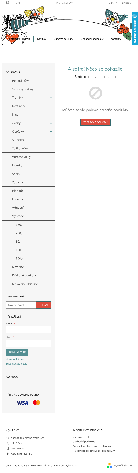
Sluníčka (18, 140)
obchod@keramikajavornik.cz (27, 437)
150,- (19, 224)
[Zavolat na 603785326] (11, 2)
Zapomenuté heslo (16, 363)
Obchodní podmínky (84, 441)
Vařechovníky (21, 157)
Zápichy (17, 182)
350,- (19, 258)
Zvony (16, 123)
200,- (19, 233)
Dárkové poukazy (24, 275)
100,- (19, 250)
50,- (18, 241)
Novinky (18, 267)
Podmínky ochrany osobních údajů (92, 446)
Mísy (15, 114)
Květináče (19, 106)
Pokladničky (20, 80)
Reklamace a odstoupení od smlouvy (94, 450)
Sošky (16, 174)
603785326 (17, 443)
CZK (111, 2)
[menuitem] (19, 39)
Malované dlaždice (25, 284)
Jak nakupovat (65, 2)
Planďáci (18, 191)
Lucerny (17, 199)
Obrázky (18, 131)
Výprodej (18, 216)
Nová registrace (15, 359)
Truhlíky (17, 97)
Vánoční (18, 207)
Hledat (43, 305)
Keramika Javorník (21, 453)
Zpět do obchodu (95, 122)
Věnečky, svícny (23, 89)
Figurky (17, 165)
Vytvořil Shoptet (123, 465)
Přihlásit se (17, 352)
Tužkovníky (20, 148)
